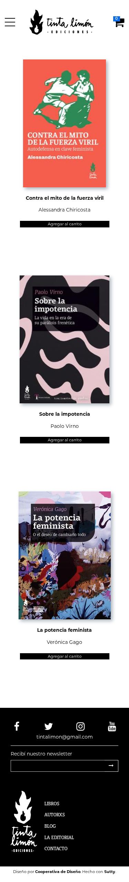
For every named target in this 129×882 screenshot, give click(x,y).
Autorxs (54, 814)
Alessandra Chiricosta (64, 210)
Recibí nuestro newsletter (41, 754)
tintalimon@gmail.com (64, 737)
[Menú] (11, 22)
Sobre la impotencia (64, 414)
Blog (50, 826)
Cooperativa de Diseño (57, 871)
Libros (52, 803)
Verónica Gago (64, 642)
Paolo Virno (65, 426)
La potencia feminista (64, 630)
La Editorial (59, 837)
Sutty (109, 871)
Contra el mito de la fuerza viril (65, 198)
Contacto (55, 848)
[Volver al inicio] (65, 22)
